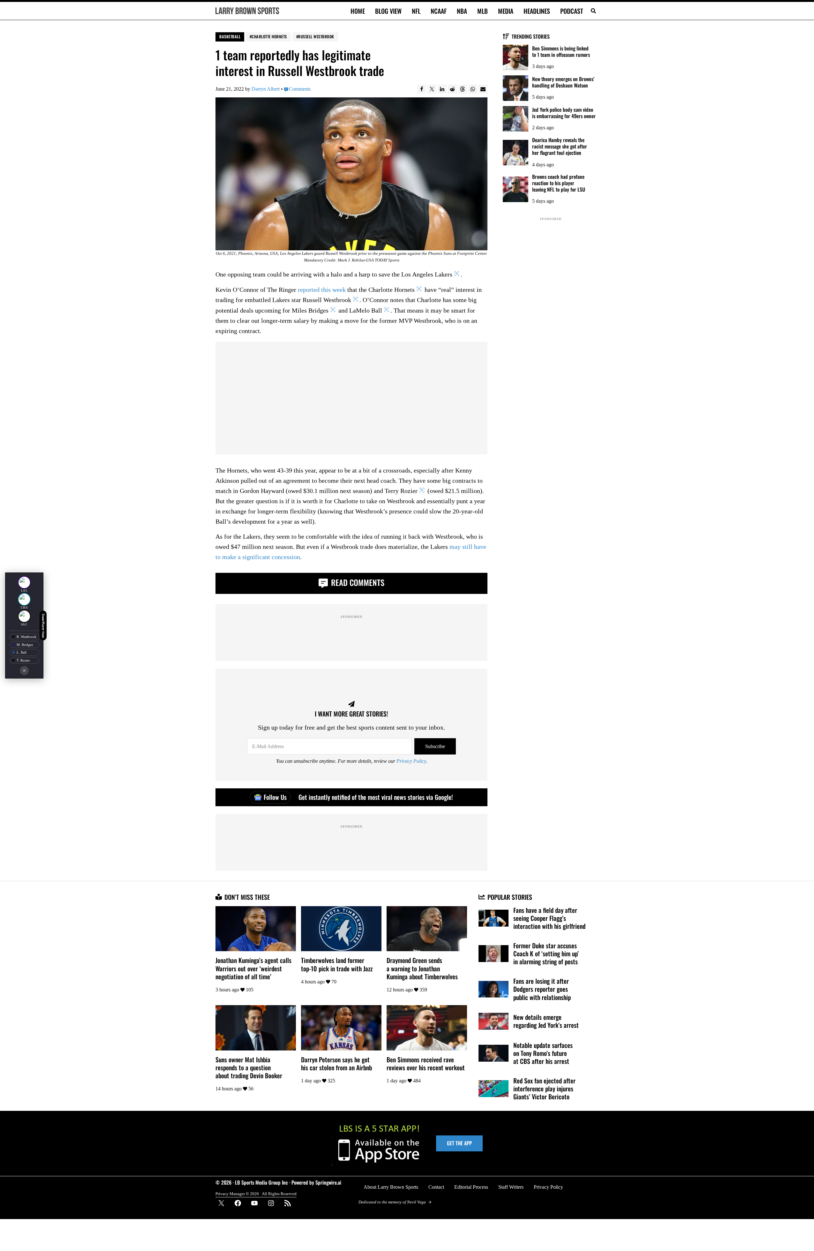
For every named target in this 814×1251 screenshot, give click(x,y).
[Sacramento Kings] (24, 616)
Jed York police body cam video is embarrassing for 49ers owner (564, 112)
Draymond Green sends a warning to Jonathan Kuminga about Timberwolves (422, 968)
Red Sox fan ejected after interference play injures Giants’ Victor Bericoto (544, 1089)
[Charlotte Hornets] (24, 599)
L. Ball (21, 652)
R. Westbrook (26, 636)
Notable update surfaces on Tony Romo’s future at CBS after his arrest (543, 1053)
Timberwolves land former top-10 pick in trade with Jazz (337, 964)
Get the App (459, 1143)
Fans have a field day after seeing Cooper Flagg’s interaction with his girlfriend (549, 918)
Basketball (229, 37)
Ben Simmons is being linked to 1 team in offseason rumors (561, 51)
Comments (300, 89)
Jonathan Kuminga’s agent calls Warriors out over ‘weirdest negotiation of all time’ (253, 968)
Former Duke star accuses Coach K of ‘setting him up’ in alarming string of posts (546, 954)
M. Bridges (25, 644)
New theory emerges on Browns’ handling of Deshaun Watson (563, 82)
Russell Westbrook (316, 37)
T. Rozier (23, 660)
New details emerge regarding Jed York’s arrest (546, 1021)
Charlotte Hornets (269, 37)
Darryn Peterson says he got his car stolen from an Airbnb (336, 1064)
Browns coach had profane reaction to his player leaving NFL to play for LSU (558, 183)
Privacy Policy (411, 761)
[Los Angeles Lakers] (24, 582)
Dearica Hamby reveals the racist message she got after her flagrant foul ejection (559, 146)
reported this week (322, 289)
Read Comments (356, 582)
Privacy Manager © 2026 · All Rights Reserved (256, 1193)
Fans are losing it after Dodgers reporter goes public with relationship (542, 989)
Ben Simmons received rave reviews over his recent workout (426, 1064)
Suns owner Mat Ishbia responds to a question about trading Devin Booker (248, 1068)
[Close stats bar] (24, 670)
